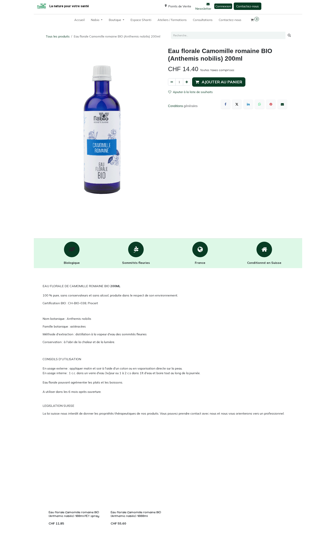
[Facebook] (225, 104)
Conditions (176, 106)
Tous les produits (58, 36)
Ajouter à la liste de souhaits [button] (193, 92)
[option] (168, 488)
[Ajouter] (187, 82)
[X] (237, 104)
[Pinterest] (271, 104)
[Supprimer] (172, 82)
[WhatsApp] (259, 104)
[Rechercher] (289, 35)
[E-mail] (282, 104)
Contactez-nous (247, 6)
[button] (218, 82)
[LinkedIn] (248, 104)
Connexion (223, 6)
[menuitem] (79, 20)
